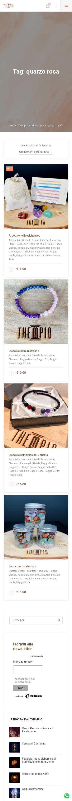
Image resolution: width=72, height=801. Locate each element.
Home (13, 125)
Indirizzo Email (22, 662)
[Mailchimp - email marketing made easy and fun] (28, 695)
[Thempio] (8, 5)
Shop (23, 125)
